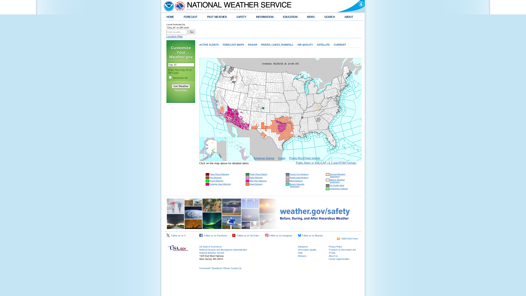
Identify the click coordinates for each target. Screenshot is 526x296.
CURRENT (340, 44)
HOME (170, 16)
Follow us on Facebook (215, 235)
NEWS (311, 16)
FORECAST (190, 16)
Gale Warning (256, 177)
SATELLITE (323, 44)
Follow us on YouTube (247, 235)
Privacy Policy (181, 90)
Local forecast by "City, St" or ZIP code (177, 26)
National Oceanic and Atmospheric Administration (223, 249)
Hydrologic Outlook (339, 188)
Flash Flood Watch (258, 174)
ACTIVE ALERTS (209, 44)
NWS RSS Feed (349, 238)
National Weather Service (211, 252)
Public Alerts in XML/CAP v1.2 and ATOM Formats (326, 162)
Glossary (302, 255)
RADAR (252, 44)
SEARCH (329, 16)
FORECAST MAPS (233, 44)
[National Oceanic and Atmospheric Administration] (168, 6)
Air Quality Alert (337, 185)
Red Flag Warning (258, 181)
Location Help (174, 36)
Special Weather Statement (337, 175)
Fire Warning (215, 177)
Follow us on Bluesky (312, 235)
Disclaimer (303, 246)
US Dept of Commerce (210, 246)
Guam (281, 158)
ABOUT (348, 16)
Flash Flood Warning (219, 174)
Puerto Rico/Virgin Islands (304, 158)
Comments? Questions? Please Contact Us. (220, 268)
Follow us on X (178, 235)
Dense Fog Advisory (299, 174)
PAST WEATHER (217, 16)
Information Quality (307, 249)
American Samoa (264, 158)
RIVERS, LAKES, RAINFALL (277, 44)
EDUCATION (290, 16)
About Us (333, 255)
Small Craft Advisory (299, 177)
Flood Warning (216, 181)
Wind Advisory (296, 181)
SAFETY (241, 16)
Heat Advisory (256, 184)
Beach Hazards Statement (297, 185)
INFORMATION (264, 16)
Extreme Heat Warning (220, 184)
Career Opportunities (339, 258)
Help (300, 252)
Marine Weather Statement (337, 181)
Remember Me (180, 78)
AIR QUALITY (305, 44)
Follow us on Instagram (280, 235)
